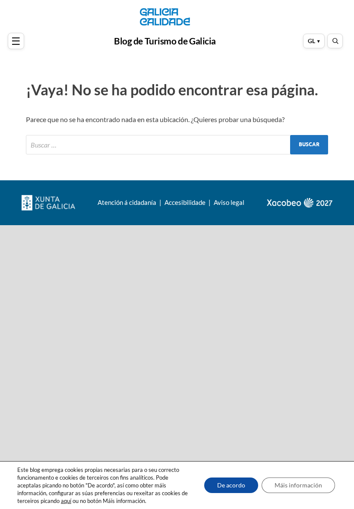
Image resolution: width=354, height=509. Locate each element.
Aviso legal (229, 202)
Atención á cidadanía (128, 202)
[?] (17, 41)
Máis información (298, 485)
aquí (66, 500)
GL (311, 40)
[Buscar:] (177, 144)
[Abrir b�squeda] (335, 41)
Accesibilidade (185, 202)
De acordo (231, 485)
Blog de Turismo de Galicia (165, 41)
